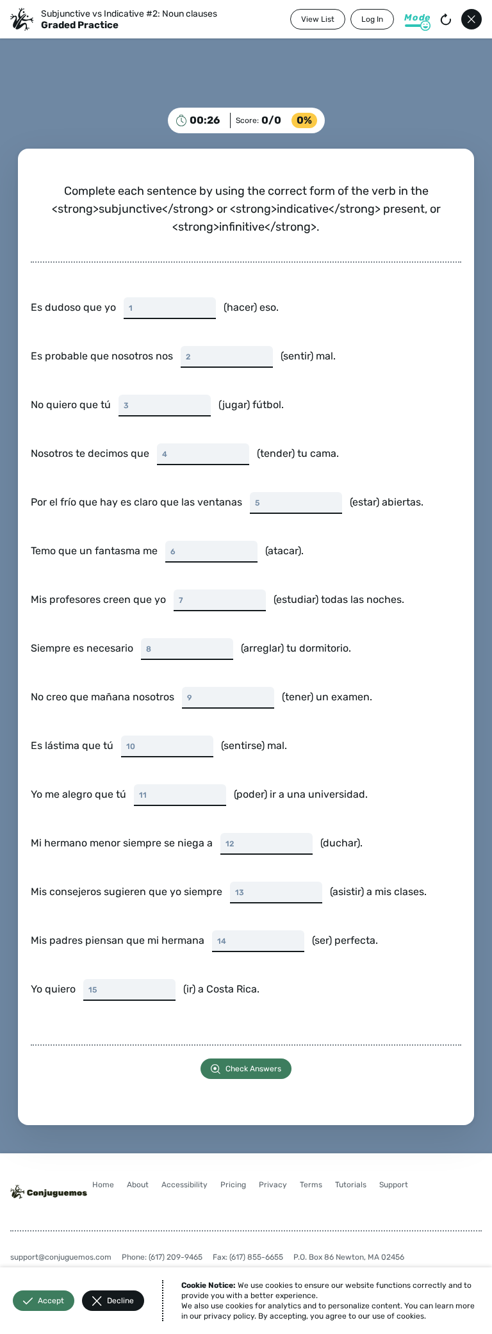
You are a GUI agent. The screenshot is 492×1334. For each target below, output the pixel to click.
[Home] (21, 19)
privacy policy (229, 1316)
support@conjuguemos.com (60, 1257)
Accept (51, 1300)
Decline (120, 1300)
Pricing (233, 1184)
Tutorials (350, 1184)
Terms (311, 1184)
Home (103, 1184)
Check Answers (253, 1068)
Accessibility (184, 1184)
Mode (417, 17)
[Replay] (446, 19)
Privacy (273, 1184)
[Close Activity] (471, 19)
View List (317, 19)
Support (393, 1184)
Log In (372, 19)
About (138, 1184)
